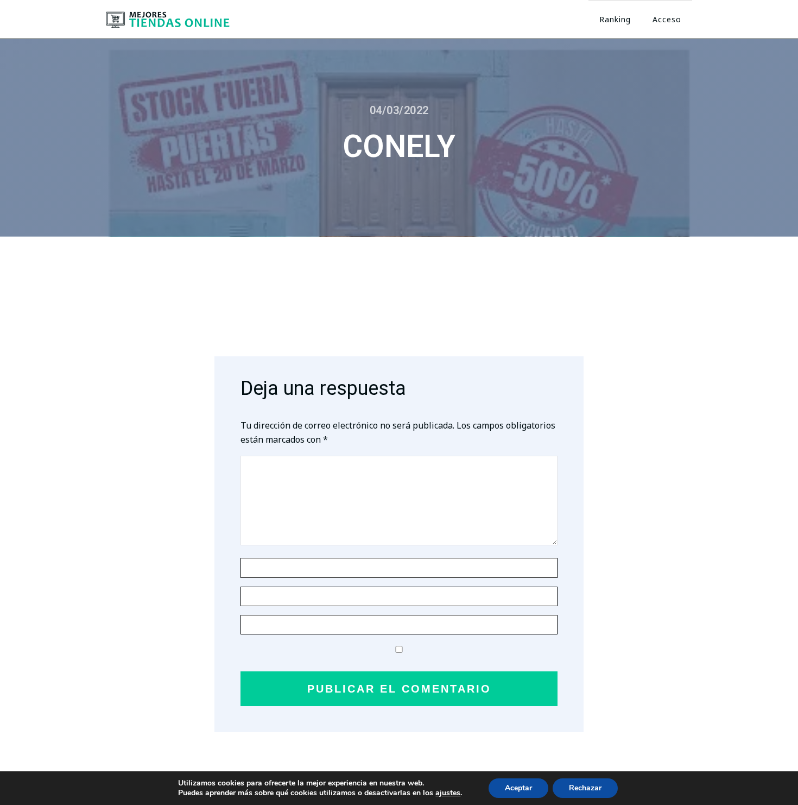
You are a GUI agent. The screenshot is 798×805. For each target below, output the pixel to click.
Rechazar (585, 788)
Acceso (667, 19)
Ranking (615, 19)
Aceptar (518, 788)
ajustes (447, 793)
